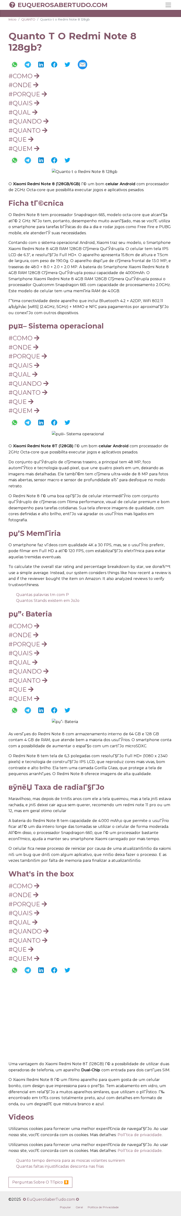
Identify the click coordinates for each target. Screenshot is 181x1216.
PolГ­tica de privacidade (140, 1135)
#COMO (21, 76)
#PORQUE (25, 94)
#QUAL (20, 112)
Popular (65, 1207)
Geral (79, 1207)
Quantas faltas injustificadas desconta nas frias (60, 1166)
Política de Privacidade (103, 1207)
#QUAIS (21, 103)
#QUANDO (25, 121)
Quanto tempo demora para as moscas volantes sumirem (70, 1160)
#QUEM (21, 148)
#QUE (18, 139)
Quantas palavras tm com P (42, 594)
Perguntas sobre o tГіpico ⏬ (40, 1182)
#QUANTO (25, 130)
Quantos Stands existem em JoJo (47, 600)
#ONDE (20, 85)
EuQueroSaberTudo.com (62, 5)
